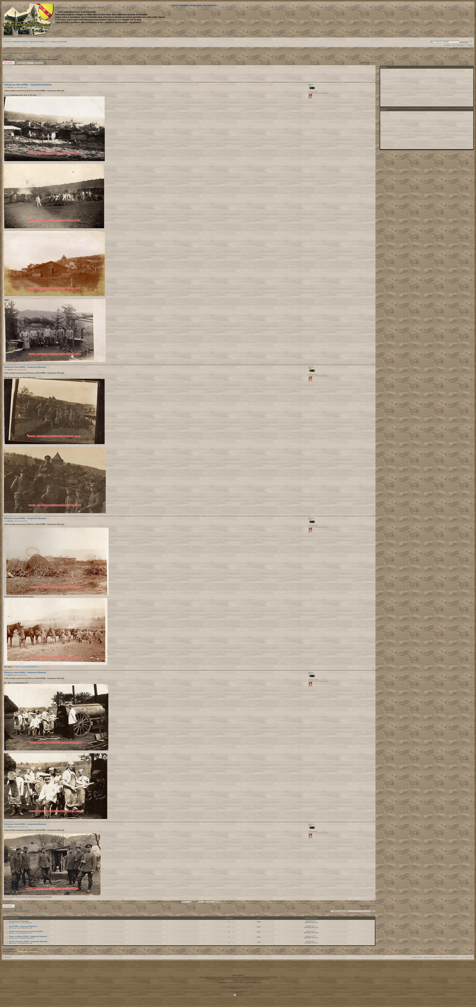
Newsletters (447, 45)
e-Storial (311, 931)
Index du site (7, 41)
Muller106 (14, 923)
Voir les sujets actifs (30, 53)
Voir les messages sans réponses (12, 53)
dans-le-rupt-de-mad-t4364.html (26, 667)
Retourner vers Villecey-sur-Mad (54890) (16, 911)
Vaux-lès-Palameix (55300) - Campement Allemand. (28, 941)
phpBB (233, 986)
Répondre (6, 62)
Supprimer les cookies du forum (433, 957)
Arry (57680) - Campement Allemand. (23, 926)
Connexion (469, 45)
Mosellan (10, 521)
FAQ (454, 45)
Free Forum (244, 988)
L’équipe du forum (417, 957)
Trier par (195, 901)
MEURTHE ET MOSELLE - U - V (40, 41)
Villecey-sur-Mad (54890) (59, 41)
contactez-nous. (238, 980)
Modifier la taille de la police (471, 41)
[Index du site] (28, 19)
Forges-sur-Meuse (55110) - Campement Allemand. (28, 936)
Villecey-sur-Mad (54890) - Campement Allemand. (30, 59)
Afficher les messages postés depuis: (170, 901)
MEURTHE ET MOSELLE (21, 41)
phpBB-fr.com (242, 991)
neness (13, 933)
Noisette (10, 87)
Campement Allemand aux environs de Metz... (26, 931)
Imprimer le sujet (431, 41)
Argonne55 (14, 938)
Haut (373, 80)
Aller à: (327, 911)
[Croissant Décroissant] (212, 901)
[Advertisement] (453, 19)
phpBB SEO (238, 992)
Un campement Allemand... (19, 921)
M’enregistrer (461, 45)
